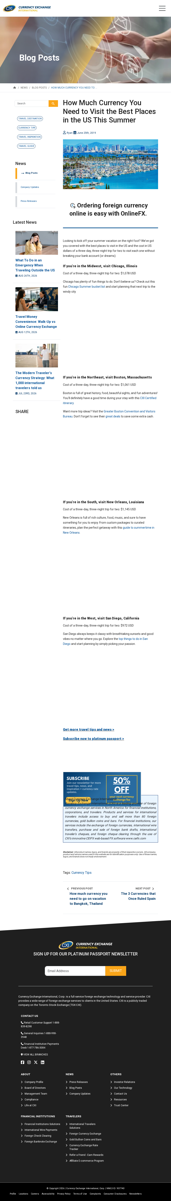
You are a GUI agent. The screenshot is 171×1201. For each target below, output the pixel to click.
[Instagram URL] (30, 1062)
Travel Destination (30, 118)
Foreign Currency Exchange (85, 1133)
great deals (113, 416)
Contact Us (120, 1093)
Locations (23, 1193)
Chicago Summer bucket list (86, 286)
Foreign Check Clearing (38, 1135)
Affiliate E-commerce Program (86, 1160)
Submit (116, 971)
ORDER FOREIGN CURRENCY (110, 221)
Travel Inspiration (29, 137)
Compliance (31, 1099)
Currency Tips (82, 873)
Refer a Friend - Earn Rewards (86, 1155)
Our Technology (123, 1087)
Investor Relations (124, 1082)
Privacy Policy (63, 1193)
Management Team (36, 1093)
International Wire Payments (41, 1130)
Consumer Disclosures (115, 1193)
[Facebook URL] (23, 1062)
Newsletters (135, 1193)
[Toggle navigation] (162, 8)
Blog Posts (29, 173)
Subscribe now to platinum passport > (93, 739)
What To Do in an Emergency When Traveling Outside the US (35, 265)
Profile (13, 1193)
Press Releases (29, 201)
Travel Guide (26, 146)
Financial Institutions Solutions (42, 1124)
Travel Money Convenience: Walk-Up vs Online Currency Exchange (36, 322)
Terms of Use (80, 1193)
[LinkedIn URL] (43, 1062)
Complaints (95, 1193)
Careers (35, 1193)
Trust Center (121, 1105)
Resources (120, 1099)
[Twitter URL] (37, 1062)
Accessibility (48, 1193)
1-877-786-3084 (36, 1047)
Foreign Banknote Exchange (41, 1141)
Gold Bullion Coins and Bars (85, 1139)
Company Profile (34, 1082)
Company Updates (30, 187)
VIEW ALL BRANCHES (35, 1054)
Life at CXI (30, 1105)
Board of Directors (35, 1087)
